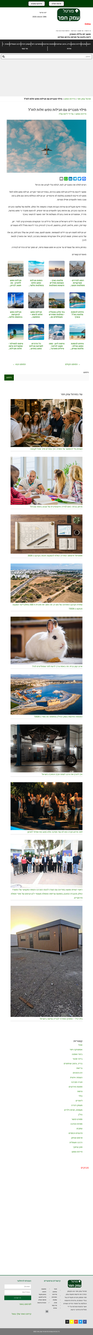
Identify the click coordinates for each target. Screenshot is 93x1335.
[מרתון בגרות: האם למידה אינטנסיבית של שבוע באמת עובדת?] (46, 481)
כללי (80, 1096)
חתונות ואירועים (48, 44)
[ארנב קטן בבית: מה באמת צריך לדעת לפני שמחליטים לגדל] (46, 641)
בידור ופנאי (77, 1058)
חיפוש (86, 372)
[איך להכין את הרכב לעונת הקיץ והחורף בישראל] (46, 748)
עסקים (83, 44)
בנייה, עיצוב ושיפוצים (63, 44)
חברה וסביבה (76, 1082)
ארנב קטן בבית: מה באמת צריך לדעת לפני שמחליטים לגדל (57, 666)
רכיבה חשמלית (15, 44)
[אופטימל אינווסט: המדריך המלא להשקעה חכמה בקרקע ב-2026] (46, 534)
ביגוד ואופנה (77, 1054)
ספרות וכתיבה (76, 1123)
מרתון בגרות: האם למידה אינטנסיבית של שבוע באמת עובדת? (56, 506)
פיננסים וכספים (75, 1133)
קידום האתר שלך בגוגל (21, 1314)
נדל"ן (80, 1114)
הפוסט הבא (19, 364)
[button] (47, 1311)
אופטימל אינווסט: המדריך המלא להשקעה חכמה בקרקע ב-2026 (55, 555)
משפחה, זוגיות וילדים (73, 1110)
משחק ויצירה (26, 44)
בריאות (79, 1068)
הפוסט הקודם (72, 364)
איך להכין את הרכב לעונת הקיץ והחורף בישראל (62, 774)
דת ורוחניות (77, 1072)
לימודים (79, 1100)
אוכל (80, 1045)
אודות (69, 48)
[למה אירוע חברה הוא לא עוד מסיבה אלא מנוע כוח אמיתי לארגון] (46, 806)
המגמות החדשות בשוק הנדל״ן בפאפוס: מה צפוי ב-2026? (58, 716)
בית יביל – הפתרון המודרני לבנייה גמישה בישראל (61, 1018)
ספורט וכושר (77, 1119)
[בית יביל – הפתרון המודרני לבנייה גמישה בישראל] (46, 961)
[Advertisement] (46, 78)
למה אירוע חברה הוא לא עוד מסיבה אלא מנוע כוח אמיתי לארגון (54, 832)
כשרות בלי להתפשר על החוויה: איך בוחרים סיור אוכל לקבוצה (56, 449)
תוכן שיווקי (77, 1147)
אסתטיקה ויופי (36, 44)
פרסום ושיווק (76, 1137)
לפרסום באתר (25, 1304)
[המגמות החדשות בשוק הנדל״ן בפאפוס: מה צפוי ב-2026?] (46, 694)
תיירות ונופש (76, 44)
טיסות (79, 1091)
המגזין (7, 44)
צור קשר (25, 48)
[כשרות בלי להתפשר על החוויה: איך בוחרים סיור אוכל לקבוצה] (46, 423)
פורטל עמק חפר (84, 98)
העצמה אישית (76, 1077)
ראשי (89, 44)
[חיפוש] (3, 56)
